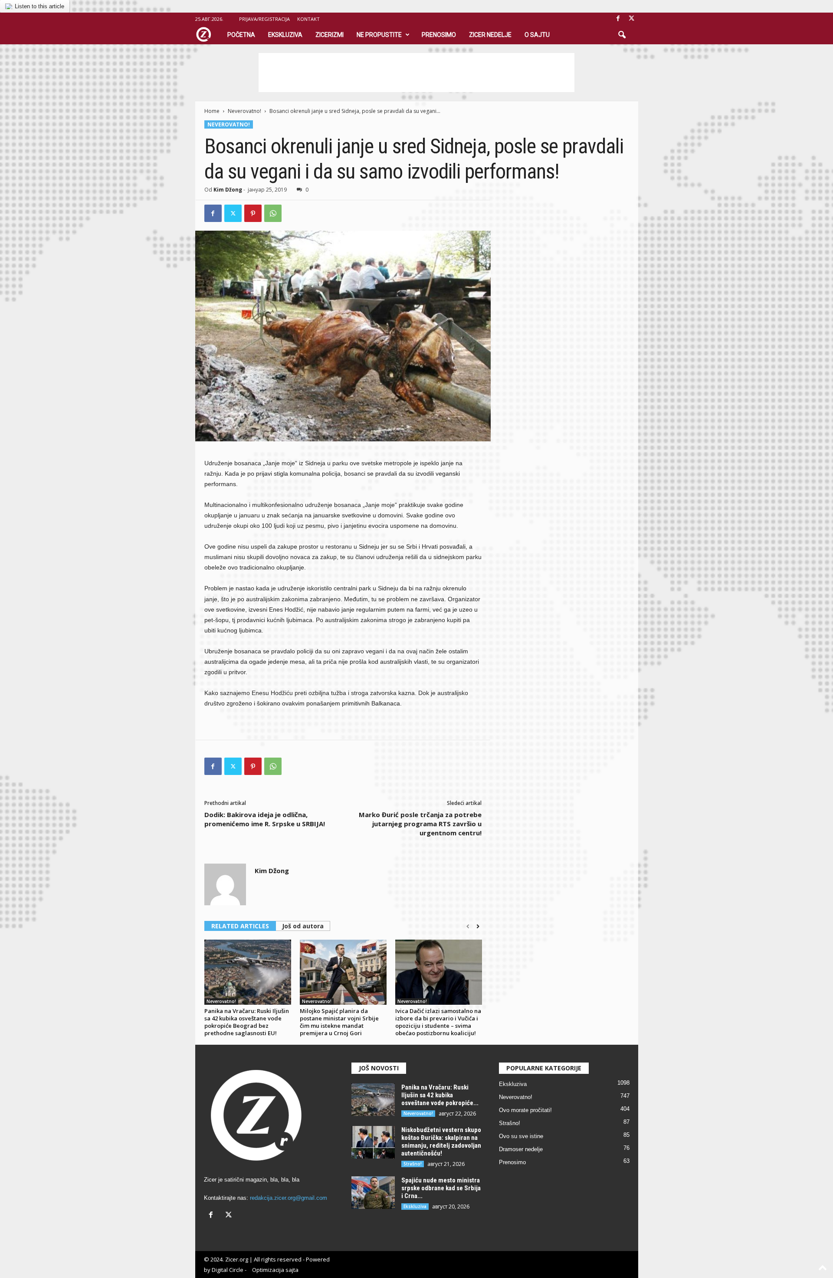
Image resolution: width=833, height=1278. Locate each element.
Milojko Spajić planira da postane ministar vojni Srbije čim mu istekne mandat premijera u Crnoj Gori (339, 1022)
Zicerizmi (329, 34)
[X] (631, 19)
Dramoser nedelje (521, 1149)
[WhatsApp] (273, 213)
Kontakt (308, 19)
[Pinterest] (253, 213)
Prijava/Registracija (264, 19)
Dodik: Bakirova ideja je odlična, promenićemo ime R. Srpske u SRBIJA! (264, 819)
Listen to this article (39, 6)
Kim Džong (227, 189)
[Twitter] (233, 213)
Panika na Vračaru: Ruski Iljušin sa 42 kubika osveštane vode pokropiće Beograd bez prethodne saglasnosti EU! (246, 1022)
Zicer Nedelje (490, 34)
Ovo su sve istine (521, 1136)
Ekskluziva (285, 34)
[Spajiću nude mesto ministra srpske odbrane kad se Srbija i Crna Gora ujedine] (373, 1192)
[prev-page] (468, 926)
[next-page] (478, 926)
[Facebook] (618, 19)
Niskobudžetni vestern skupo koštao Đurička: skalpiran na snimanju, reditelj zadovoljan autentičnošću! (441, 1141)
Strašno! (412, 1164)
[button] (621, 35)
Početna (241, 34)
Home (212, 111)
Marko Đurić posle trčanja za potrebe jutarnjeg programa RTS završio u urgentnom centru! (420, 823)
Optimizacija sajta (275, 1270)
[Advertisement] (416, 72)
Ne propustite (379, 34)
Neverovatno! (244, 111)
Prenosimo (439, 34)
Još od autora (303, 926)
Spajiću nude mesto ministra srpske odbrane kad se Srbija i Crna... (441, 1188)
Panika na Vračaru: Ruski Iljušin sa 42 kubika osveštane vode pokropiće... (440, 1095)
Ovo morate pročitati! (525, 1110)
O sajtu (537, 34)
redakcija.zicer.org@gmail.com (288, 1198)
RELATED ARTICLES (240, 926)
